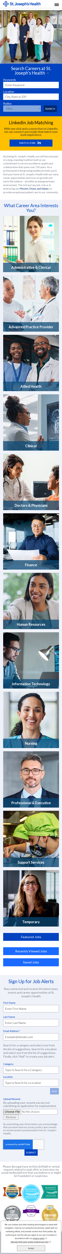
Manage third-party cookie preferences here (31, 1241)
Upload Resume (11, 1098)
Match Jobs (27, 142)
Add (54, 1091)
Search (50, 108)
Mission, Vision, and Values (34, 188)
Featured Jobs (31, 937)
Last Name (9, 1016)
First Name (9, 1002)
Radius (7, 103)
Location (8, 91)
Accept (31, 1248)
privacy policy (35, 1127)
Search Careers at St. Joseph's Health (31, 70)
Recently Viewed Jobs (31, 951)
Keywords (9, 79)
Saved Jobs (31, 962)
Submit (31, 1152)
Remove (11, 1117)
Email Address (11, 1030)
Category (8, 1063)
